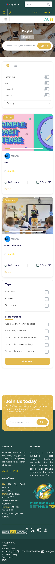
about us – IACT (10, 471)
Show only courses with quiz (19, 344)
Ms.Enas (15, 156)
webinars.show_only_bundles (20, 324)
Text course (11, 305)
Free (6, 83)
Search (44, 45)
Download (9, 95)
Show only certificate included (21, 337)
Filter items (27, 361)
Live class (10, 291)
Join (42, 422)
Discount (8, 89)
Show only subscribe (15, 330)
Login (35, 12)
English (11, 171)
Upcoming (9, 77)
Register (47, 12)
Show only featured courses (19, 351)
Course (8, 298)
